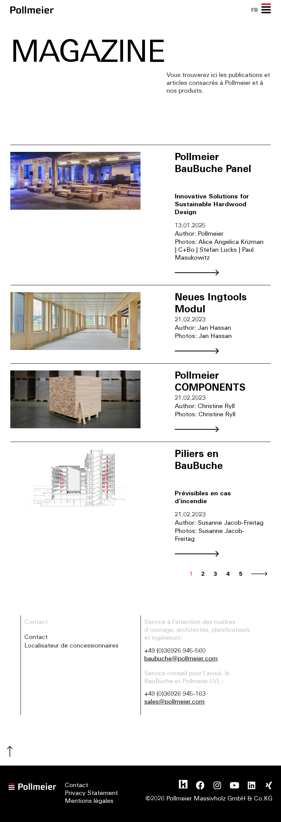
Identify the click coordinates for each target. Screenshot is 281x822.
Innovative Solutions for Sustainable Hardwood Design (212, 205)
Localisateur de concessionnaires (71, 646)
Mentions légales (89, 801)
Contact (36, 638)
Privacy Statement (91, 794)
